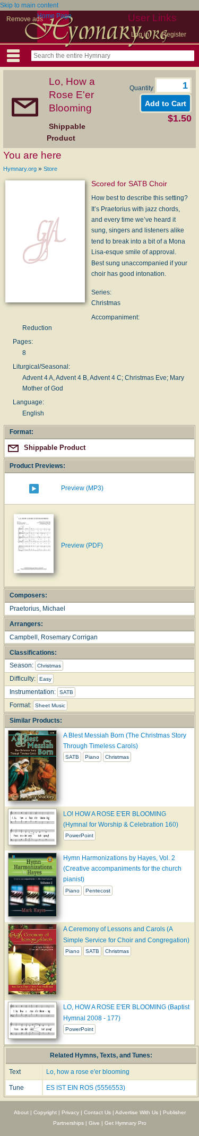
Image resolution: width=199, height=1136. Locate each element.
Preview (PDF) (82, 545)
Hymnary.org (20, 169)
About (21, 1112)
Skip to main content (29, 5)
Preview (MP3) (82, 488)
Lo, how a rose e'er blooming (87, 1072)
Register (174, 34)
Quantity (142, 88)
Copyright (45, 1112)
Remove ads (24, 19)
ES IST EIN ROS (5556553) (85, 1087)
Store (50, 169)
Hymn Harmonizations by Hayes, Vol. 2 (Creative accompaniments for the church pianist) (122, 868)
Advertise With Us (136, 1112)
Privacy (70, 1112)
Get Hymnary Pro (125, 1123)
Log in (140, 34)
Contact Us (97, 1112)
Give (94, 1123)
